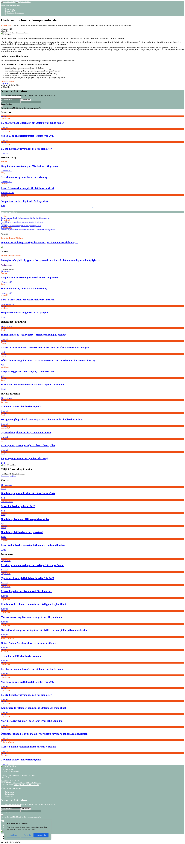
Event (7, 15)
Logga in (13, 476)
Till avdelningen (6, 326)
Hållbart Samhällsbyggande (14, 13)
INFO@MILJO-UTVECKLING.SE (26, 785)
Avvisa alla (27, 835)
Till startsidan (5, 271)
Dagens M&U (10, 11)
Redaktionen (9, 792)
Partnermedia (9, 794)
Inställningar (14, 835)
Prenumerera (9, 9)
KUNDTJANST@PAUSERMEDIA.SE (27, 783)
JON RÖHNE (6, 777)
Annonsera (9, 796)
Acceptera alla (41, 835)
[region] (27, 830)
